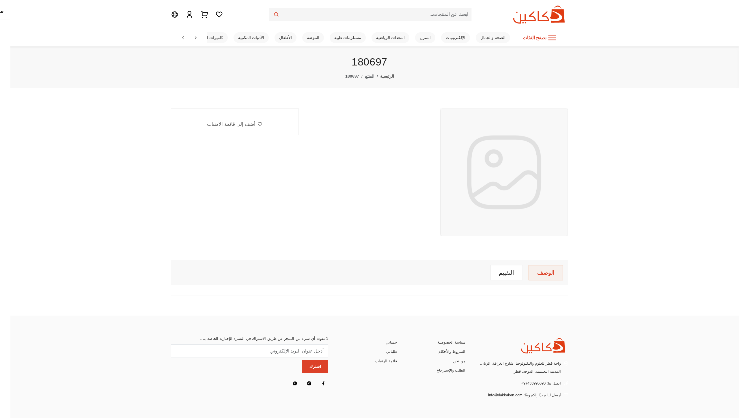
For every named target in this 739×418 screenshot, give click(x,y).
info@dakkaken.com (505, 395)
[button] (234, 124)
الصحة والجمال (492, 37)
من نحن (459, 361)
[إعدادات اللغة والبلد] (175, 14)
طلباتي (391, 351)
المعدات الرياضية (390, 37)
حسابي (391, 342)
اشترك (315, 366)
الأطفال (285, 37)
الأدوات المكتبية (251, 37)
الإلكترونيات (455, 37)
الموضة (313, 37)
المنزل (425, 37)
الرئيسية (387, 76)
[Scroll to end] (196, 38)
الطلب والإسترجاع (451, 370)
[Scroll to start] (183, 38)
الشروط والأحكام (451, 351)
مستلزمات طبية (347, 37)
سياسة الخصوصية (451, 342)
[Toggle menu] (552, 37)
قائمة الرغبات (386, 361)
